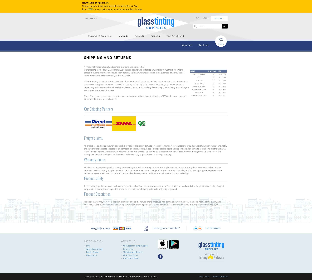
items (222, 44)
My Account (91, 255)
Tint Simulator (213, 228)
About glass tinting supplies (135, 245)
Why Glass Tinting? (94, 249)
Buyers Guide (92, 252)
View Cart (187, 45)
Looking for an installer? (166, 228)
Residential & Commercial (100, 36)
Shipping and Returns (133, 252)
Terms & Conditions (220, 277)
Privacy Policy (204, 277)
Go (224, 26)
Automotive (123, 36)
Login (205, 18)
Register (218, 18)
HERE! (90, 9)
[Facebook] (160, 256)
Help (197, 18)
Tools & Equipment (175, 36)
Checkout (203, 45)
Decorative (140, 36)
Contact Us (128, 249)
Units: (90, 18)
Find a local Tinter (131, 258)
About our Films (130, 255)
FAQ (88, 245)
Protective (155, 36)
